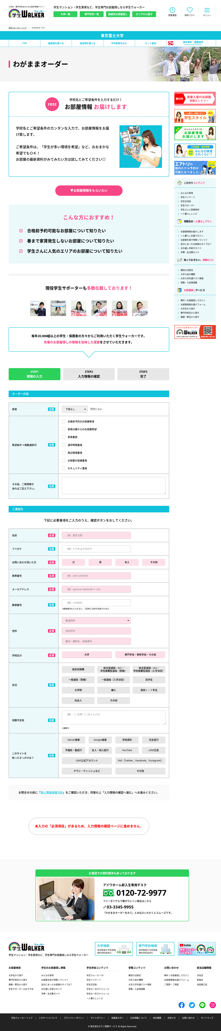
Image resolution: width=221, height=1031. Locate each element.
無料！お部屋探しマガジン (193, 300)
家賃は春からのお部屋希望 (82, 429)
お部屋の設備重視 (77, 460)
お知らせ (171, 1018)
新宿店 (200, 979)
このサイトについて (48, 1018)
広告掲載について (138, 1018)
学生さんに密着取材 (190, 210)
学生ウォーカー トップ (17, 28)
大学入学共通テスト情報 (192, 279)
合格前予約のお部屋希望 (81, 421)
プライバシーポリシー (74, 1018)
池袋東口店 (202, 984)
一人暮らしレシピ (189, 214)
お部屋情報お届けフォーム (193, 305)
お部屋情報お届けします (192, 232)
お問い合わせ (188, 1018)
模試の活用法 (187, 270)
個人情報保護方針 (52, 792)
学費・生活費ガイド (190, 252)
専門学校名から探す (190, 313)
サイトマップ (207, 1018)
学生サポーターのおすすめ (21, 989)
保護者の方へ (117, 1018)
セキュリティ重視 (77, 468)
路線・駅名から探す (190, 317)
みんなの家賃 (187, 193)
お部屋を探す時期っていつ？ (194, 240)
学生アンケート (188, 197)
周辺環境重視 (75, 452)
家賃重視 (72, 437)
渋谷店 (200, 975)
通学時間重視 (75, 445)
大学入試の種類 (188, 274)
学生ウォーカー (26, 946)
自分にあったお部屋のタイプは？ (196, 244)
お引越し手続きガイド (191, 248)
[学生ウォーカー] (26, 13)
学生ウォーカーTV (95, 975)
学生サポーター (188, 206)
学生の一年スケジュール (98, 993)
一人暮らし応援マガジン (192, 236)
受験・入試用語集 (189, 283)
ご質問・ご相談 (171, 984)
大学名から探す (188, 309)
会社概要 (157, 1018)
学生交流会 (186, 201)
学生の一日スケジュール (98, 989)
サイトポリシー (98, 1018)
